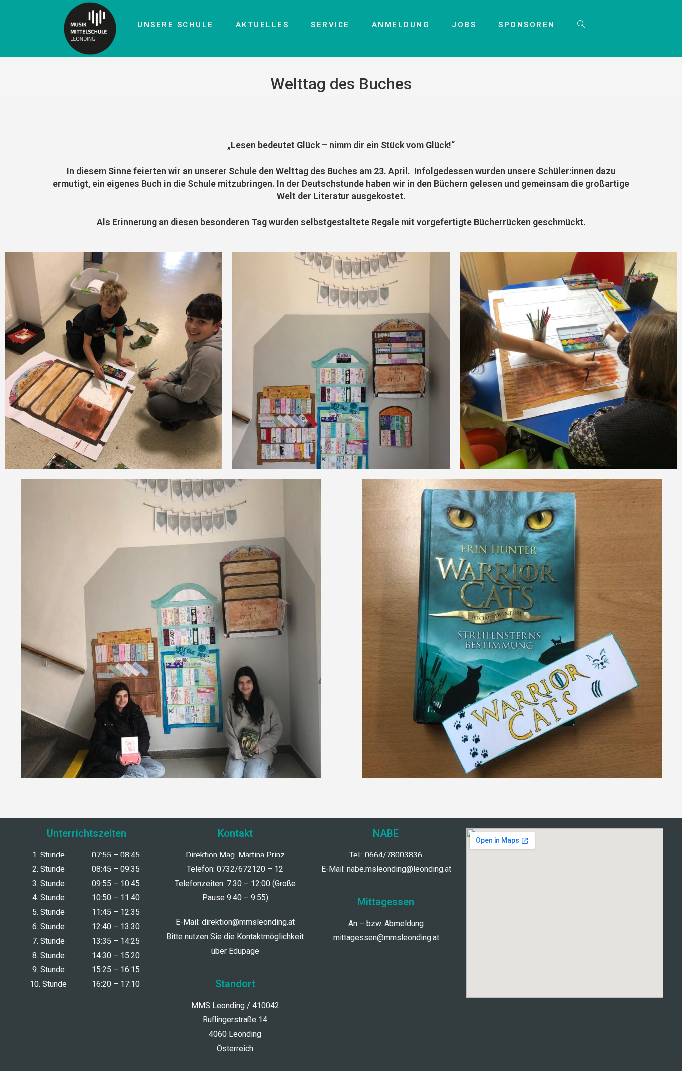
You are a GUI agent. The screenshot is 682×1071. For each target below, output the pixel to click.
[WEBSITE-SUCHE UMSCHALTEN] (581, 24)
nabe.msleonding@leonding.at (399, 869)
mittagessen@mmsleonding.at (386, 937)
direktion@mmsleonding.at (248, 922)
